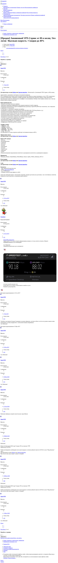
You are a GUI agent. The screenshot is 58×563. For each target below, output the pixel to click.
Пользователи (6, 14)
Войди (14, 92)
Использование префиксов (31, 7)
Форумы (5, 8)
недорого (25, 48)
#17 (4, 441)
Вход (2, 27)
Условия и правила (8, 547)
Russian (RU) (6, 544)
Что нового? (6, 11)
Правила (5, 6)
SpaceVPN (11, 44)
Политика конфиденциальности (11, 549)
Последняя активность (32, 12)
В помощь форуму (14, 17)
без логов (16, 48)
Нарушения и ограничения (9, 7)
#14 (4, 352)
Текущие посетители (26, 15)
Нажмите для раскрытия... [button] (9, 286)
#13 (4, 318)
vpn (7, 48)
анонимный (11, 48)
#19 (4, 518)
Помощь (5, 550)
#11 (4, 203)
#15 (4, 381)
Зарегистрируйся (22, 92)
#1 (4, 90)
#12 (4, 237)
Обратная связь (7, 546)
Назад (2, 50)
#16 (4, 411)
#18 (4, 481)
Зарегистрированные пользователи (11, 15)
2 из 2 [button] (7, 56)
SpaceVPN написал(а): (8, 239)
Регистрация (4, 30)
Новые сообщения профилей (19, 12)
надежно (21, 48)
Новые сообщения (7, 10)
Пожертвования (7, 16)
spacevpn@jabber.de (9, 169)
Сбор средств (6, 17)
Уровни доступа (20, 7)
